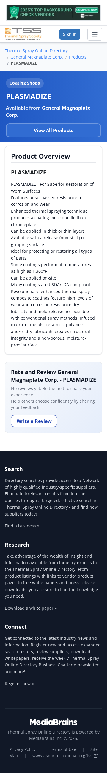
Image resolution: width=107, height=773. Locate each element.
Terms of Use (63, 749)
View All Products (53, 130)
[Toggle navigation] (94, 34)
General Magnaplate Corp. (36, 57)
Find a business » (22, 526)
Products (77, 57)
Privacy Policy (22, 749)
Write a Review (34, 421)
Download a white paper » (31, 608)
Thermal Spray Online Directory (36, 50)
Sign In (70, 34)
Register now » (19, 683)
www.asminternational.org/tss (63, 755)
